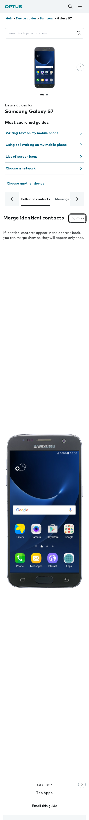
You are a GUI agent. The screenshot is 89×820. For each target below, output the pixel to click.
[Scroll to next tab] (77, 199)
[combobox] (40, 33)
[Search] (70, 7)
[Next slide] (80, 67)
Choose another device (25, 183)
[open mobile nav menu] (79, 7)
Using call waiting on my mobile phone (36, 145)
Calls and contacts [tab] (35, 199)
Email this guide (44, 806)
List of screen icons (21, 156)
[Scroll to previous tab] (12, 199)
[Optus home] (13, 6)
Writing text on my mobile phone (32, 133)
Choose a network (21, 168)
